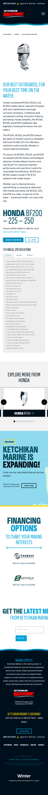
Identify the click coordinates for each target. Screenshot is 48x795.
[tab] (8, 256)
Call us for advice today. (14, 232)
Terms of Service (28, 765)
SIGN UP (20, 638)
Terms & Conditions (30, 760)
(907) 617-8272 (9, 4)
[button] (43, 14)
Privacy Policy (15, 760)
